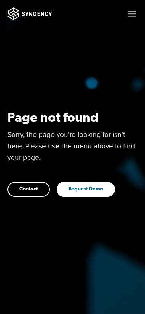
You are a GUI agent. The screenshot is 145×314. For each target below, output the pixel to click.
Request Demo (85, 189)
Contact (28, 189)
